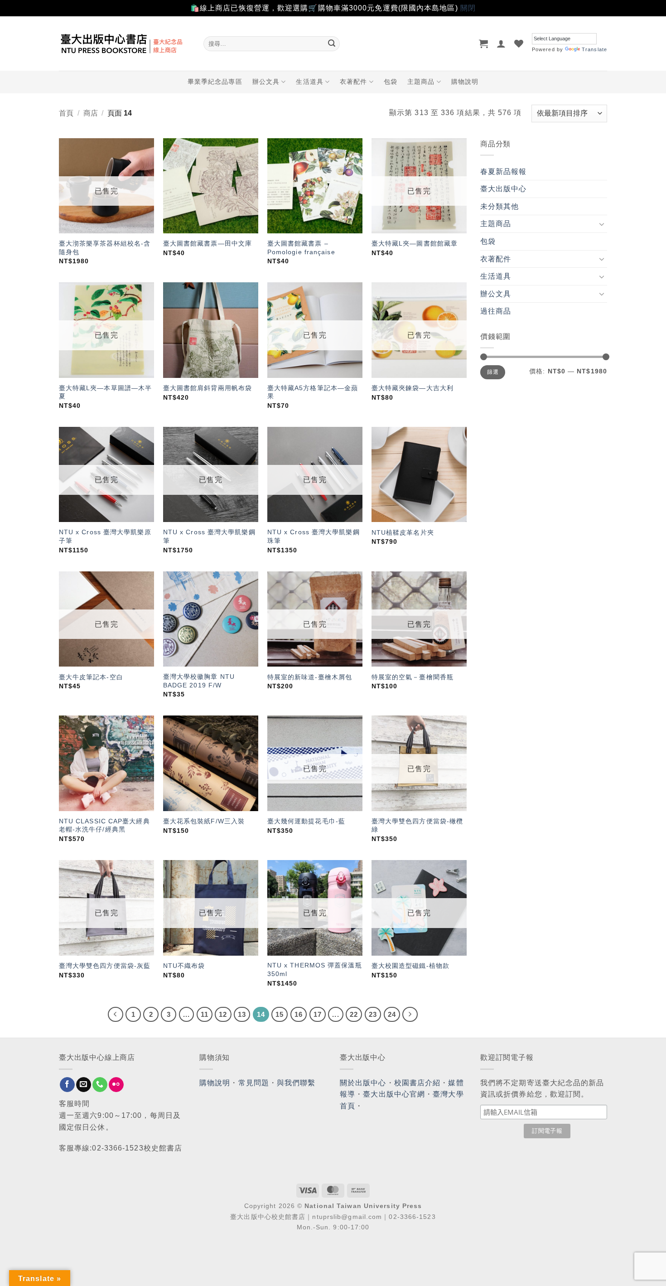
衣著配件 (353, 81)
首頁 (66, 113)
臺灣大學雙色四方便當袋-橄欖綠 (417, 825)
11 (204, 1014)
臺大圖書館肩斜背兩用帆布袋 (207, 388)
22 (354, 1014)
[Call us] (99, 1085)
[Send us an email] (83, 1085)
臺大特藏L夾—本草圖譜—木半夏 (105, 392)
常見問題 (253, 1083)
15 (279, 1014)
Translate (594, 49)
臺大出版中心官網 (394, 1094)
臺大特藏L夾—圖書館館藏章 (415, 243)
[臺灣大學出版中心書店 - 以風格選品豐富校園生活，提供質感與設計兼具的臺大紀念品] (124, 43)
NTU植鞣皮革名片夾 (403, 532)
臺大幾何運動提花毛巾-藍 (306, 821)
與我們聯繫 (296, 1083)
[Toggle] (601, 223)
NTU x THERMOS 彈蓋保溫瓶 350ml (314, 969)
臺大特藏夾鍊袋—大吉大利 (413, 388)
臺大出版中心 (503, 189)
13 (242, 1014)
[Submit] (331, 43)
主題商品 (420, 81)
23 (373, 1014)
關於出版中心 (363, 1083)
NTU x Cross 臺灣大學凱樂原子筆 (105, 536)
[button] (483, 43)
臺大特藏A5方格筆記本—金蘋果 (312, 392)
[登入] (501, 43)
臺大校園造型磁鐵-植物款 (410, 965)
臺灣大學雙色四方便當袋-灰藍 (104, 965)
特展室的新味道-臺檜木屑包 (309, 677)
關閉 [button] (468, 8)
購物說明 (464, 81)
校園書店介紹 (417, 1083)
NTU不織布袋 (184, 965)
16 (298, 1014)
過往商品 (495, 311)
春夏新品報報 (503, 171)
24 (392, 1014)
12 (223, 1014)
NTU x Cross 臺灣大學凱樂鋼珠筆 (313, 536)
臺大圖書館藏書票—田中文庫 (207, 243)
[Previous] (115, 1014)
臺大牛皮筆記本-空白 (91, 677)
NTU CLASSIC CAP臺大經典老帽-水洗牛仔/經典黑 (104, 825)
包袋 (390, 81)
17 (318, 1014)
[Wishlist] (519, 43)
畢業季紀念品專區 (215, 81)
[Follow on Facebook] (67, 1085)
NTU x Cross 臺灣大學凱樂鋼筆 (209, 536)
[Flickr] (116, 1085)
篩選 (492, 372)
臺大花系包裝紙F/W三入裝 (204, 821)
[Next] (410, 1014)
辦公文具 (266, 81)
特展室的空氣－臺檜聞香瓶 (413, 677)
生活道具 (309, 81)
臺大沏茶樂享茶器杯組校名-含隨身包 (104, 248)
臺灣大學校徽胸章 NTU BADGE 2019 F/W (199, 681)
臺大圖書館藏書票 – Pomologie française (301, 248)
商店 (90, 113)
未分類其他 (499, 206)
